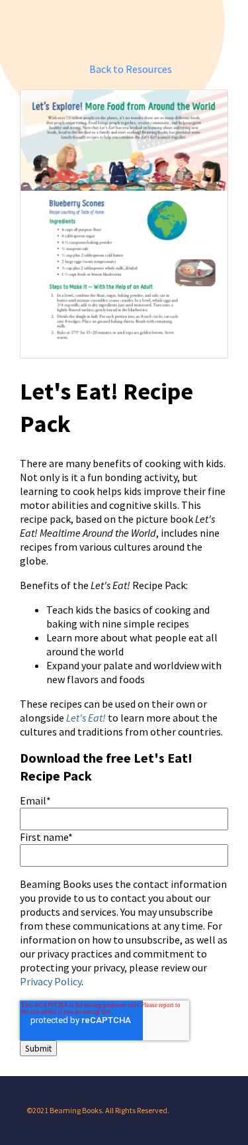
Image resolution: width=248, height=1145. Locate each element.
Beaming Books (127, 30)
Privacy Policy (50, 982)
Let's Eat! (86, 718)
